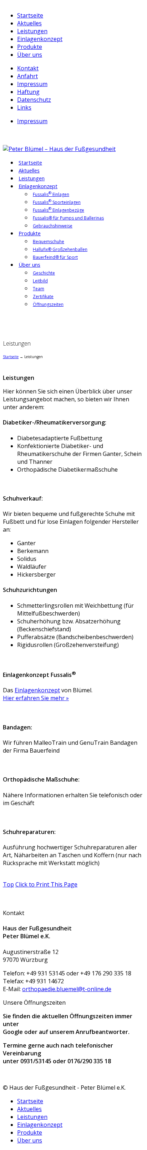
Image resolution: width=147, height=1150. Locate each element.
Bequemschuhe (48, 241)
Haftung (28, 92)
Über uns (29, 55)
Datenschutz (34, 100)
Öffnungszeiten (48, 304)
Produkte (29, 47)
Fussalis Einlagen (51, 193)
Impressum (32, 84)
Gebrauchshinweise (52, 226)
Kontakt (28, 68)
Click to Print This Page (46, 884)
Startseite (30, 15)
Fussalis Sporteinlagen (57, 201)
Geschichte (44, 273)
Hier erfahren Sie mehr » (36, 698)
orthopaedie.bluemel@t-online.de (66, 989)
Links (24, 107)
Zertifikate (43, 296)
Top (8, 884)
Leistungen (32, 31)
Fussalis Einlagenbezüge (58, 209)
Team (38, 289)
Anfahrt (27, 76)
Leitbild (40, 281)
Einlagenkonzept (39, 39)
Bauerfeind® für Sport (55, 257)
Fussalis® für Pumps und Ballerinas (68, 218)
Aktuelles (29, 23)
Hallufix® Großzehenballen (60, 249)
